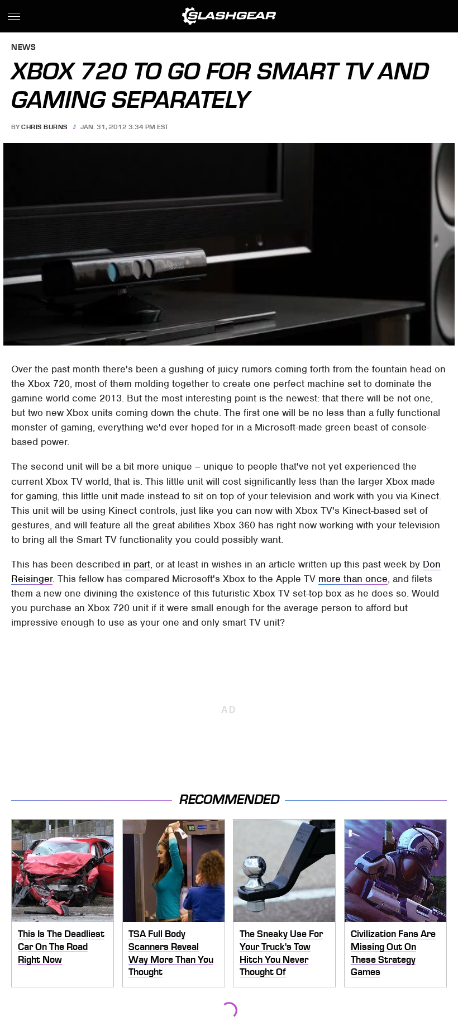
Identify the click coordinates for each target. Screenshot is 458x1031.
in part (136, 564)
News (23, 47)
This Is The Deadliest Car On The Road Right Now (61, 946)
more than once (353, 579)
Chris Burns (44, 127)
